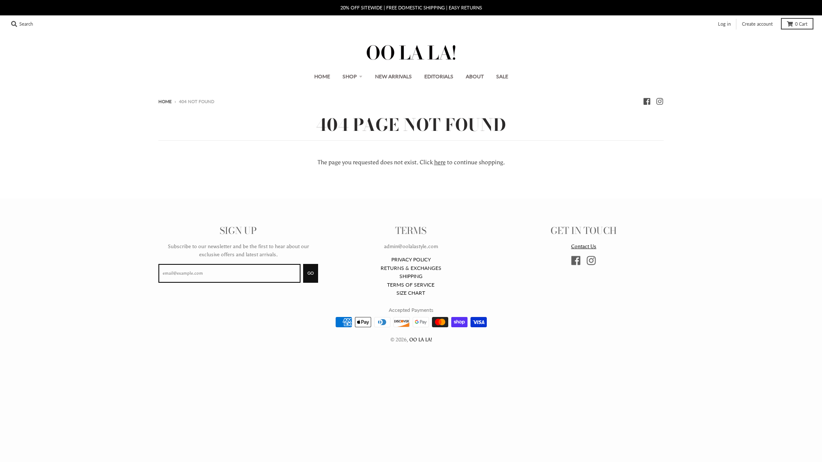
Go (310, 273)
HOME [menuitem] (322, 76)
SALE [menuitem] (502, 76)
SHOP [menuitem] (349, 76)
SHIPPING (411, 276)
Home (165, 101)
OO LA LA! (420, 339)
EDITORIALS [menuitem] (438, 76)
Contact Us (583, 246)
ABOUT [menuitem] (475, 76)
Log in (724, 24)
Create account (757, 24)
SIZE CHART (410, 293)
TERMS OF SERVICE (411, 284)
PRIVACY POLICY (411, 259)
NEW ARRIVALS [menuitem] (393, 76)
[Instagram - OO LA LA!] (660, 101)
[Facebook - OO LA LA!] (647, 101)
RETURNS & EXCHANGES (411, 268)
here (440, 162)
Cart (801, 24)
